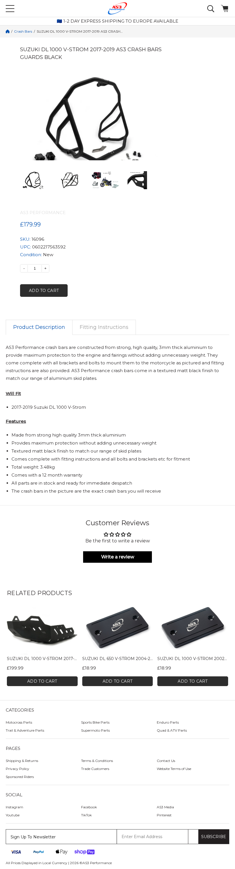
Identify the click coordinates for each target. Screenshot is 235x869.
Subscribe (213, 836)
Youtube (12, 815)
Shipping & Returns (22, 761)
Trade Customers (95, 769)
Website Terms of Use (174, 769)
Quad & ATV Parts (172, 730)
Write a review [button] (117, 557)
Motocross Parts (19, 722)
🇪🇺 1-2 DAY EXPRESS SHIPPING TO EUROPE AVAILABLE (117, 21)
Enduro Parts (168, 722)
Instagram (14, 807)
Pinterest (164, 815)
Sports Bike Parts (95, 722)
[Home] (7, 31)
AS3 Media (165, 807)
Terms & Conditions (97, 761)
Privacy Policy (17, 769)
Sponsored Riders (20, 777)
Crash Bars (23, 31)
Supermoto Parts (95, 730)
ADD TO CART (42, 681)
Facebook (89, 807)
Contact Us (166, 761)
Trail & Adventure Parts (25, 730)
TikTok (86, 815)
